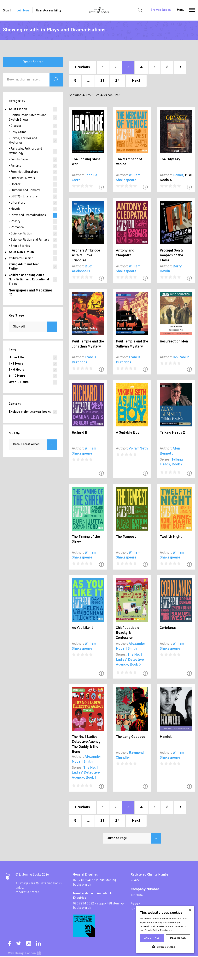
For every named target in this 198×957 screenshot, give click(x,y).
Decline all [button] (178, 938)
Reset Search (33, 62)
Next (136, 81)
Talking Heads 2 (172, 433)
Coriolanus (168, 628)
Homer (178, 175)
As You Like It (82, 628)
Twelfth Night (171, 537)
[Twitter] (18, 943)
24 (117, 81)
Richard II (79, 433)
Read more (166, 930)
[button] (192, 10)
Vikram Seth (138, 448)
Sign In (7, 11)
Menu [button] (180, 10)
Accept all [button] (151, 938)
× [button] (189, 910)
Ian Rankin (181, 357)
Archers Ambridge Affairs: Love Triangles (86, 255)
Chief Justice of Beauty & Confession (128, 633)
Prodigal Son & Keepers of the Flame (171, 255)
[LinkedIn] (38, 943)
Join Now (22, 11)
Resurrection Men (174, 341)
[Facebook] (9, 943)
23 (102, 81)
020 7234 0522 (83, 904)
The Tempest (126, 537)
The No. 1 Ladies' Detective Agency (130, 660)
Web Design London (22, 953)
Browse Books (160, 10)
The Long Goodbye (130, 737)
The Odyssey (170, 159)
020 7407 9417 (83, 880)
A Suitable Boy (127, 433)
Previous (82, 67)
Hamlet (166, 737)
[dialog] (165, 929)
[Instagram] (28, 943)
